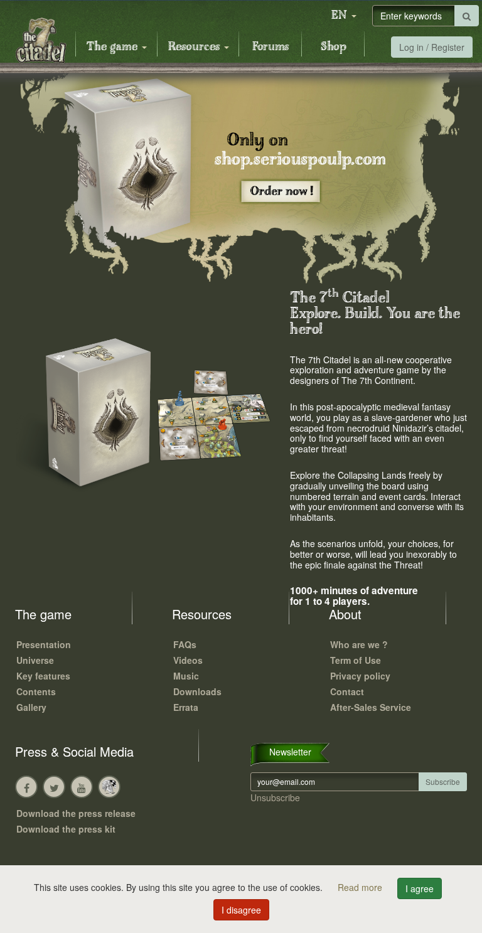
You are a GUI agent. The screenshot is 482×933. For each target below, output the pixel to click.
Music (186, 675)
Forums (270, 47)
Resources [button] (195, 47)
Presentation (43, 644)
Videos (188, 660)
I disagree (241, 910)
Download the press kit (65, 829)
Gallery (31, 707)
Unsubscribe (275, 797)
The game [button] (114, 47)
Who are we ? (359, 644)
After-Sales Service (370, 707)
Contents (36, 691)
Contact (347, 691)
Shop (333, 47)
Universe (35, 660)
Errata (185, 707)
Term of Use (355, 660)
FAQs (184, 644)
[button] (344, 15)
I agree (419, 888)
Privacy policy (360, 675)
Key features (43, 675)
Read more (361, 887)
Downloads (197, 691)
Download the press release (76, 813)
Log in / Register (431, 47)
